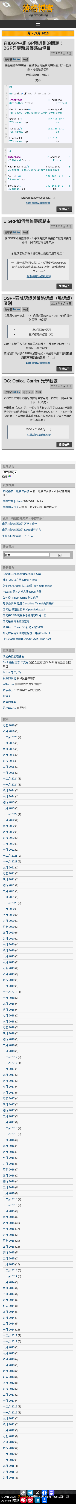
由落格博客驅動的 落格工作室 (19, 523)
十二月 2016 (10, 1128)
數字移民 (8, 690)
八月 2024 (8, 790)
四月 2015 (8, 1246)
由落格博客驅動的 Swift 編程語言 (21, 529)
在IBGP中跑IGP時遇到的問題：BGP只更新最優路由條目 (34, 46)
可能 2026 (8, 725)
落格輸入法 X (11, 507)
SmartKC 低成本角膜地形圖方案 (22, 573)
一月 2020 (8, 944)
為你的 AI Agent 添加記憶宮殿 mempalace (27, 585)
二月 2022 (8, 843)
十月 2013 (8, 1347)
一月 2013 (8, 1400)
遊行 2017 (8, 1110)
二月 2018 (8, 1045)
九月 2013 (8, 1353)
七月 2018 (8, 1015)
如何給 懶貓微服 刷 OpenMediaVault (24, 609)
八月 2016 (8, 1151)
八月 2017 (8, 1080)
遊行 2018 (8, 1039)
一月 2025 (8, 772)
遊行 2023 (8, 802)
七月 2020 (8, 914)
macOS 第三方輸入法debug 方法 (22, 591)
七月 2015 (8, 1228)
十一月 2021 (10, 861)
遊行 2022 (8, 837)
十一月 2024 (10, 784)
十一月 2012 (10, 1412)
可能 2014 (8, 1305)
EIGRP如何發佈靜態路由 (27, 221)
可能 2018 (8, 1027)
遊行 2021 (8, 885)
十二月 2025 (10, 737)
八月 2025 (8, 754)
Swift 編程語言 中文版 (15, 662)
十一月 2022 (10, 814)
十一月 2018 (10, 991)
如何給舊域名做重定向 (16, 621)
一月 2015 (8, 1264)
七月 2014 (8, 1294)
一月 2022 (8, 849)
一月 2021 (8, 897)
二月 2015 (8, 1258)
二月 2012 (8, 1453)
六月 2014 (8, 1299)
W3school (8, 684)
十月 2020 (8, 908)
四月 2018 (8, 1033)
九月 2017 (8, 1074)
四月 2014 (8, 1311)
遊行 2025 (8, 760)
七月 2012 (8, 1430)
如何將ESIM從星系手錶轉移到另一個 (24, 615)
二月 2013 (8, 1394)
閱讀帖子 (64, 208)
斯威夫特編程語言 (13, 656)
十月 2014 (8, 1282)
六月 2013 (8, 1370)
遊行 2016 (8, 1181)
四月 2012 (8, 1442)
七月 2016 (8, 1157)
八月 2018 (8, 1009)
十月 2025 (8, 742)
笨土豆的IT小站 (12, 672)
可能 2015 (8, 1240)
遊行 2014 (8, 1317)
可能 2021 (8, 873)
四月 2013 (8, 1382)
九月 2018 (8, 1003)
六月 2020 (8, 920)
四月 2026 (8, 731)
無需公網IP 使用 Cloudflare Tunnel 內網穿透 (28, 603)
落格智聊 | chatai (12, 501)
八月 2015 (8, 1222)
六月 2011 (8, 1471)
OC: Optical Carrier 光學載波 (31, 380)
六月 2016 (8, 1163)
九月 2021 (8, 867)
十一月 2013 (10, 1341)
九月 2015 (8, 1216)
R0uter (16, 59)
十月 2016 (8, 1139)
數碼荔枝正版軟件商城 (16, 491)
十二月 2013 (10, 1335)
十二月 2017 (10, 1057)
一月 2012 (8, 1459)
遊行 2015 (8, 1252)
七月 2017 (8, 1086)
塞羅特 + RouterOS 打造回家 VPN (23, 627)
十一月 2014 (10, 1276)
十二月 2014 (10, 1270)
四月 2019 (8, 974)
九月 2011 (8, 1465)
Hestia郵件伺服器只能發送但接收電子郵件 (28, 639)
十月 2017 (8, 1068)
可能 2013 (8, 1376)
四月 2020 (8, 932)
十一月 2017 (10, 1062)
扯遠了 (7, 695)
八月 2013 (8, 1359)
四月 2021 (8, 879)
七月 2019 (8, 956)
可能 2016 (8, 1169)
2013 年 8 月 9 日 (61, 53)
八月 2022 (8, 831)
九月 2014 (8, 1287)
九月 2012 (8, 1418)
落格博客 (38, 8)
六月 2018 (8, 1021)
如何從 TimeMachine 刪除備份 (20, 597)
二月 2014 (8, 1323)
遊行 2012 (8, 1448)
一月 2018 (8, 1051)
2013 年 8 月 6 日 (61, 226)
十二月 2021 (10, 855)
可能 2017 (8, 1098)
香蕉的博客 (9, 701)
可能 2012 (8, 1436)
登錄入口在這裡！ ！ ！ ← (17, 535)
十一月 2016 (10, 1133)
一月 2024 (8, 796)
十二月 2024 (10, 778)
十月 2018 (8, 997)
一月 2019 (8, 985)
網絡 (25, 59)
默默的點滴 (9, 678)
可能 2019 (8, 968)
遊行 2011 (8, 1477)
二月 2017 (8, 1116)
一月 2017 (8, 1122)
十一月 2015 (10, 1205)
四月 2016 (8, 1175)
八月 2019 (8, 950)
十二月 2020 (10, 903)
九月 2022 (8, 825)
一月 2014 (8, 1329)
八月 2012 (8, 1424)
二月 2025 (8, 766)
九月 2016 (8, 1145)
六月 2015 (8, 1234)
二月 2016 (8, 1187)
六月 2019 (8, 962)
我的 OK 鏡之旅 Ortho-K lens (20, 579)
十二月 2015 (10, 1199)
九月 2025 (8, 748)
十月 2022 (8, 820)
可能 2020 (8, 926)
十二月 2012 (10, 1406)
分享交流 (28, 392)
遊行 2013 (8, 1388)
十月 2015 (8, 1211)
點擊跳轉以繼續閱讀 (38, 203)
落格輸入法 (9, 707)
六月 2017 (8, 1092)
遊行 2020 (8, 938)
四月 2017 (8, 1104)
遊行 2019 (8, 979)
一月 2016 (8, 1193)
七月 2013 (8, 1365)
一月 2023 (8, 808)
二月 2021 (8, 891)
